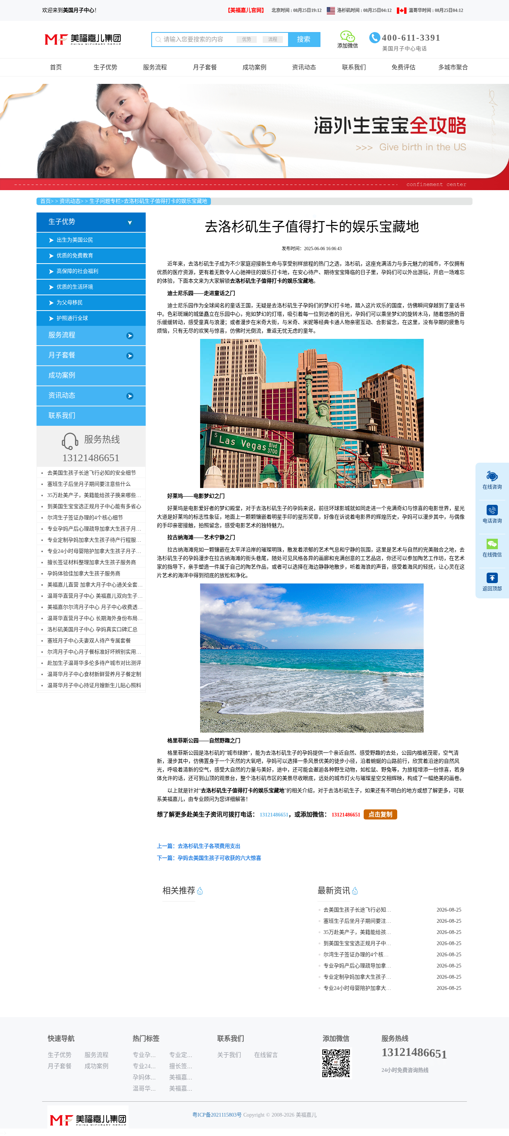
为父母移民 (70, 302)
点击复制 (380, 814)
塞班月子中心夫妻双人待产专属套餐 (89, 640)
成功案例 (254, 67)
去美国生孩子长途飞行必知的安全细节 (91, 473)
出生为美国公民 (75, 240)
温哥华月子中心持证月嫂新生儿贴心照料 (94, 685)
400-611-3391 (411, 38)
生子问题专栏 (105, 201)
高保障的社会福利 (77, 271)
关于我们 (229, 1055)
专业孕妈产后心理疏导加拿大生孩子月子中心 (99, 529)
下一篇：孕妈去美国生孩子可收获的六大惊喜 (209, 858)
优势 (246, 39)
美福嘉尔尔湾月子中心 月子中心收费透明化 (97, 607)
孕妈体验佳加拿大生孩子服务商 (83, 573)
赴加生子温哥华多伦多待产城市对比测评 (94, 663)
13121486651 (274, 815)
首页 (56, 67)
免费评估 (403, 67)
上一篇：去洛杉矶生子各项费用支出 (198, 846)
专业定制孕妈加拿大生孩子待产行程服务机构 (99, 540)
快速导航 (61, 1038)
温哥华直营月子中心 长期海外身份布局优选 (97, 618)
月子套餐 (205, 67)
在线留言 (266, 1055)
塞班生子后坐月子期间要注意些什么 (89, 484)
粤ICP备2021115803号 (217, 1115)
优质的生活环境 (75, 287)
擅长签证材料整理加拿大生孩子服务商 (91, 562)
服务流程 (155, 67)
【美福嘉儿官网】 (246, 10)
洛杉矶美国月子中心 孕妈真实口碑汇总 (92, 629)
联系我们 (354, 67)
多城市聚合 (453, 67)
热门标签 (146, 1038)
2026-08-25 (449, 910)
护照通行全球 (72, 318)
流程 (272, 39)
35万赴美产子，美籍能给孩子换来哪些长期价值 (102, 495)
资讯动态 (304, 67)
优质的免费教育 (75, 255)
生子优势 (105, 67)
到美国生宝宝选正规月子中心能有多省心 (94, 506)
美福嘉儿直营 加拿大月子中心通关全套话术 (97, 585)
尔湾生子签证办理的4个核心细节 (85, 517)
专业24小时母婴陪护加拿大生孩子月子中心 (96, 551)
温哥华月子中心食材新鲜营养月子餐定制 (94, 674)
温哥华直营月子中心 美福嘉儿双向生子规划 (97, 596)
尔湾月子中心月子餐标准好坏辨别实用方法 (96, 652)
